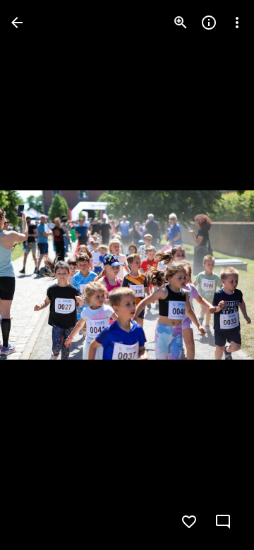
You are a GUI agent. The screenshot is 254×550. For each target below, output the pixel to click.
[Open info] (209, 22)
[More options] (237, 22)
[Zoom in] (181, 22)
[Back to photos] (17, 22)
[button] (39, 275)
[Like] (189, 521)
